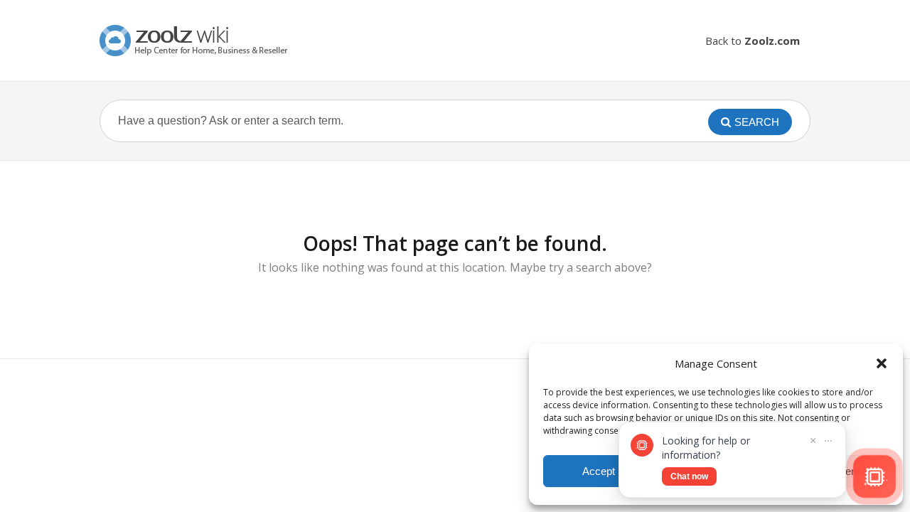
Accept (598, 471)
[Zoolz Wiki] (195, 40)
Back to (752, 40)
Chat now (689, 476)
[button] (881, 363)
